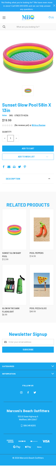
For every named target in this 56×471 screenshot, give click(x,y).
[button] (37, 125)
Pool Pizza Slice (38, 308)
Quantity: (7, 132)
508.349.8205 (29, 425)
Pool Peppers (37, 253)
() (52, 17)
